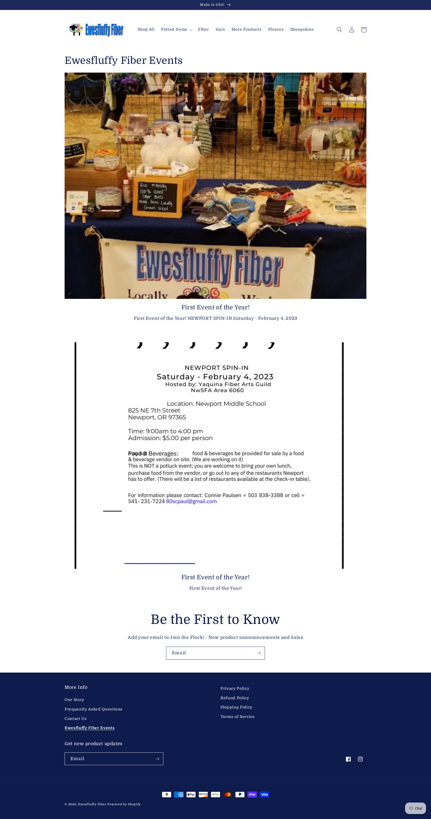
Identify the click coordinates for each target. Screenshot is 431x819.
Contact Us (76, 718)
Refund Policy (234, 698)
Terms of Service (237, 716)
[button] (176, 29)
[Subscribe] (259, 653)
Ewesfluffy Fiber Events (89, 728)
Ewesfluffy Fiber (92, 804)
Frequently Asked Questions (93, 709)
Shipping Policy (236, 707)
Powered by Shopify (124, 804)
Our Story (74, 700)
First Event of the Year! (215, 307)
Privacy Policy (234, 688)
